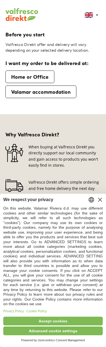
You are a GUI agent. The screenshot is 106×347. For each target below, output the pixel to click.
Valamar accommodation (41, 92)
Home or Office (30, 76)
